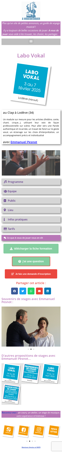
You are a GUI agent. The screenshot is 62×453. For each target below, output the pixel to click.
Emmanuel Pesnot (24, 142)
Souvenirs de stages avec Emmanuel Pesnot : (28, 300)
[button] (31, 41)
